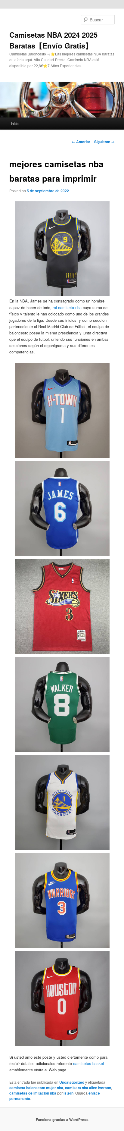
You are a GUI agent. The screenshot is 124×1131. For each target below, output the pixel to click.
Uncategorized (71, 1082)
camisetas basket (88, 1063)
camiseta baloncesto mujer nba (36, 1087)
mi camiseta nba (67, 307)
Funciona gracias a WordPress (62, 1119)
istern (68, 1093)
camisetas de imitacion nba (32, 1093)
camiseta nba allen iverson (88, 1087)
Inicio (15, 123)
